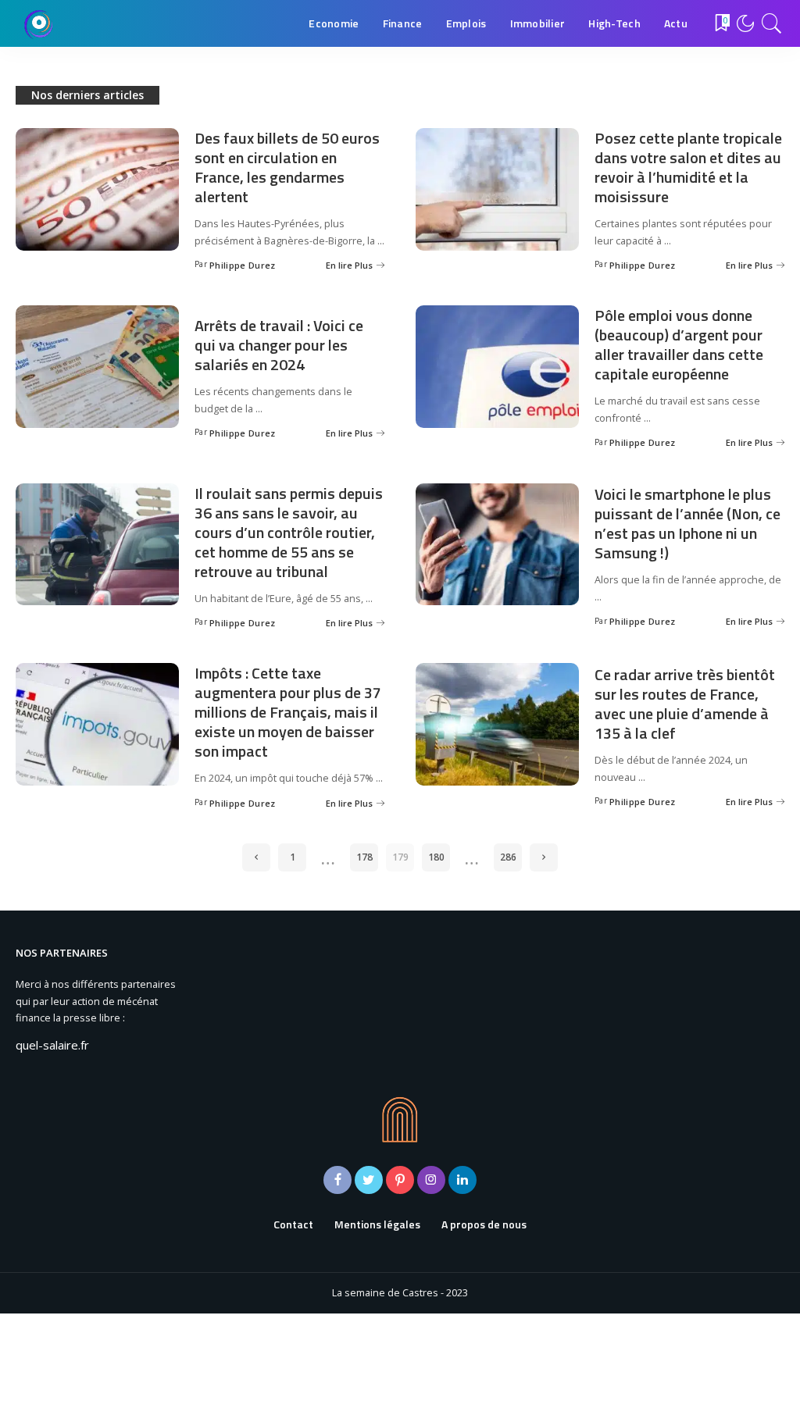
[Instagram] (431, 1180)
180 (436, 857)
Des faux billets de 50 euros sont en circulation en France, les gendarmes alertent (287, 167)
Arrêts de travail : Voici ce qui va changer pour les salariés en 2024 (279, 344)
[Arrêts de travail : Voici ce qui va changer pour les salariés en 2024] (97, 366)
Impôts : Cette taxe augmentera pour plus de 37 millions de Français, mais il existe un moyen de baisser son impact (288, 712)
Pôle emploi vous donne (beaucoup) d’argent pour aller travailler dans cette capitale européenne (679, 344)
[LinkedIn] (462, 1180)
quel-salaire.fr (52, 1045)
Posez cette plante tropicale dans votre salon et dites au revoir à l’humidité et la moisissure (688, 167)
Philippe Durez (242, 265)
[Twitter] (369, 1180)
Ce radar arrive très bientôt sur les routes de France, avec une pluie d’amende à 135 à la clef (685, 703)
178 (364, 857)
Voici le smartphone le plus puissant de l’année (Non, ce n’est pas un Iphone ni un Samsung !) (687, 523)
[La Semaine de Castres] (39, 23)
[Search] (771, 23)
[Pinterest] (400, 1180)
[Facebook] (337, 1180)
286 (508, 857)
